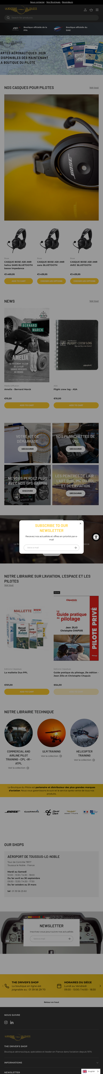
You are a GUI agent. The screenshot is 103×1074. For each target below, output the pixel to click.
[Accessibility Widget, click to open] (96, 537)
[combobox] (90, 1071)
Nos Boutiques (53, 2)
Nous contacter (37, 2)
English (91, 1071)
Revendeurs (67, 2)
